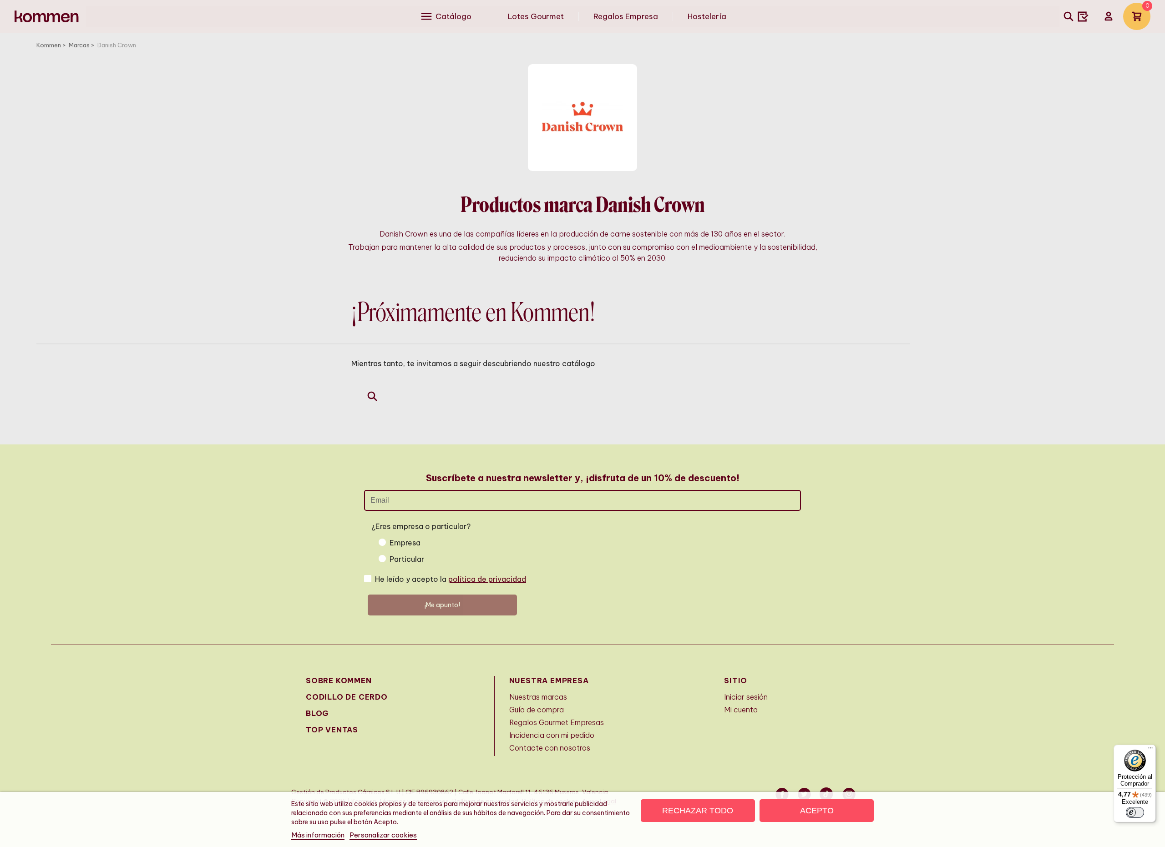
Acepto (817, 810)
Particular (407, 559)
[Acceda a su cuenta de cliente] (1108, 16)
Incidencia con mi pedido (551, 735)
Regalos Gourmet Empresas (556, 722)
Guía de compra (536, 709)
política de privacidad (487, 579)
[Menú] (1150, 750)
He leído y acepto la (450, 579)
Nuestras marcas (538, 696)
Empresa (405, 542)
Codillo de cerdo (347, 696)
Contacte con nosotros (549, 747)
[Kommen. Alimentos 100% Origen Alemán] (47, 17)
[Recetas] (1083, 16)
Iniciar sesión (746, 696)
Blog (317, 713)
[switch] (1135, 812)
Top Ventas (332, 729)
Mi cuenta (741, 709)
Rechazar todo (697, 810)
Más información (317, 835)
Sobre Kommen (339, 680)
